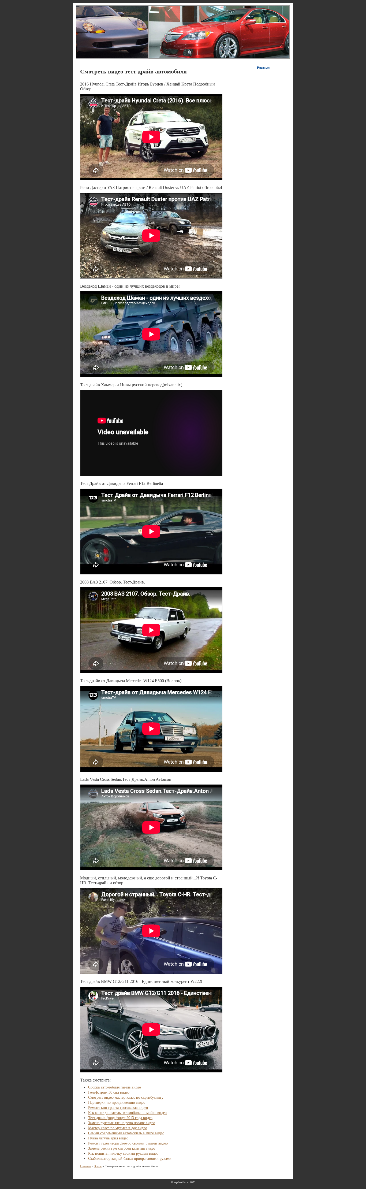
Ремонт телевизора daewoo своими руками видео (128, 1143)
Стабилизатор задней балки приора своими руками (129, 1159)
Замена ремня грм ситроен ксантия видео (121, 1148)
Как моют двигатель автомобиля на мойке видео (127, 1113)
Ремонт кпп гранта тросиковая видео (118, 1108)
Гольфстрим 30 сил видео (108, 1092)
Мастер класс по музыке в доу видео (117, 1128)
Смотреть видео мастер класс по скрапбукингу (125, 1097)
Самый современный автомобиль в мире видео (126, 1133)
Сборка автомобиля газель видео (114, 1087)
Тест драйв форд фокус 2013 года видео (120, 1118)
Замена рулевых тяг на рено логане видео (121, 1123)
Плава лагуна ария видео (108, 1138)
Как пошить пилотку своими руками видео (123, 1153)
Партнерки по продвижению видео (116, 1103)
